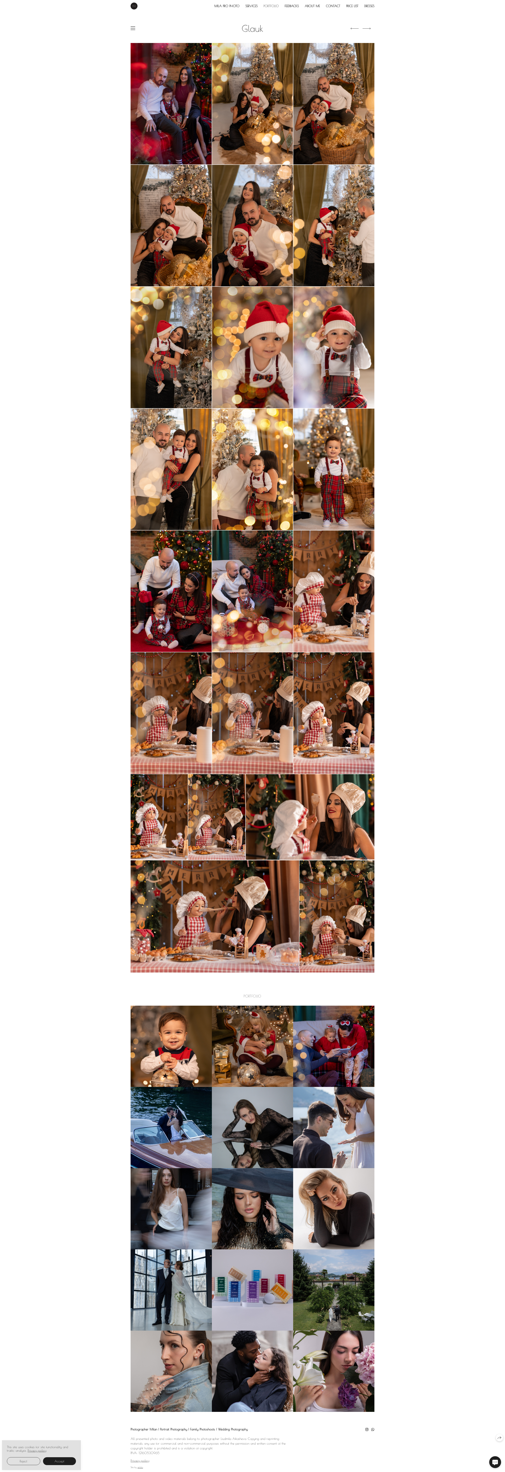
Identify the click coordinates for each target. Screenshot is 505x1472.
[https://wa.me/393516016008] (372, 1429)
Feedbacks (292, 6)
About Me (312, 6)
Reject (23, 1461)
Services (251, 6)
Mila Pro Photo (226, 6)
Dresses (369, 6)
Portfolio (271, 6)
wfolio (140, 1467)
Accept (59, 1461)
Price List (352, 6)
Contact (333, 6)
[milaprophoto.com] (134, 6)
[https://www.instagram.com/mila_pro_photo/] (366, 1429)
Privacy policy (140, 1460)
